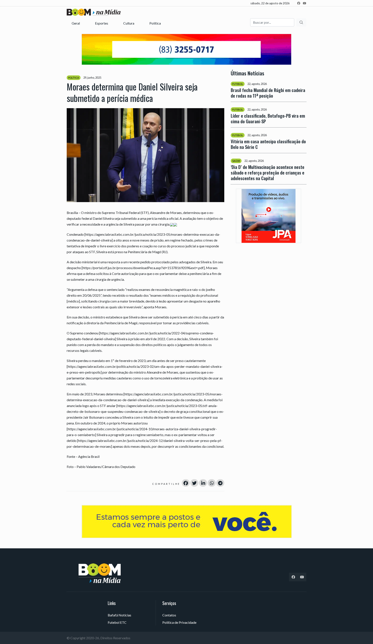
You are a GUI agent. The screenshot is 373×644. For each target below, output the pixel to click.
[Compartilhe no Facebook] (186, 483)
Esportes (102, 23)
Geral (76, 23)
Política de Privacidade (179, 622)
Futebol (237, 84)
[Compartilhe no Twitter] (194, 483)
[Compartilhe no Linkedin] (203, 483)
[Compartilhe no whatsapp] (212, 483)
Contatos (169, 615)
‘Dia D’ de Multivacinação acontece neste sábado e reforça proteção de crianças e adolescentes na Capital (267, 172)
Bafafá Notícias (119, 615)
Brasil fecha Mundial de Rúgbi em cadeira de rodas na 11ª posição (268, 92)
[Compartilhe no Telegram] (220, 483)
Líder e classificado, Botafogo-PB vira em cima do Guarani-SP (268, 118)
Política (155, 23)
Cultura (129, 23)
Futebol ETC (117, 622)
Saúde (236, 160)
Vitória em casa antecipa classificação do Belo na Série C (268, 144)
